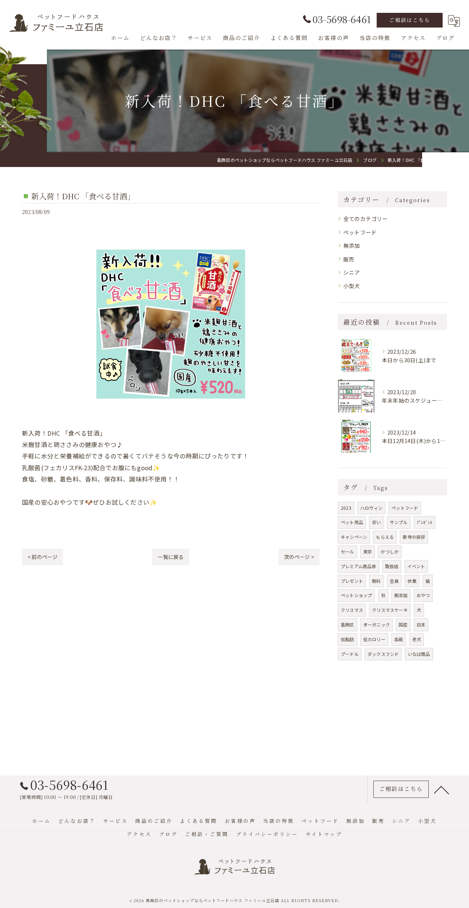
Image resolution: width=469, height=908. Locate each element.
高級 (398, 639)
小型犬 (351, 286)
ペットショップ (356, 595)
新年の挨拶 (414, 537)
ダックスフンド (383, 654)
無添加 (351, 245)
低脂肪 (347, 639)
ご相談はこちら (409, 19)
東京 (367, 551)
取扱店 (392, 566)
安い (376, 522)
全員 (394, 581)
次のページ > (299, 556)
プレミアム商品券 (358, 566)
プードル (350, 654)
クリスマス (352, 610)
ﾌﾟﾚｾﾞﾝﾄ (424, 522)
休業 (411, 581)
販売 (348, 259)
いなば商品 (419, 654)
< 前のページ (42, 556)
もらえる (385, 537)
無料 (376, 581)
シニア (351, 272)
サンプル (399, 522)
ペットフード (360, 232)
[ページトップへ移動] (441, 789)
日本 (421, 624)
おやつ (423, 595)
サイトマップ (324, 834)
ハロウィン (371, 508)
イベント (416, 566)
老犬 (416, 639)
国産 (403, 624)
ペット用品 (352, 522)
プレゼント (352, 581)
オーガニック (376, 624)
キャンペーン (354, 537)
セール (347, 551)
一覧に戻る (171, 556)
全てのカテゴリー (365, 218)
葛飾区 (347, 624)
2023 (346, 508)
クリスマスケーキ (390, 610)
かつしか (390, 551)
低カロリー (374, 639)
